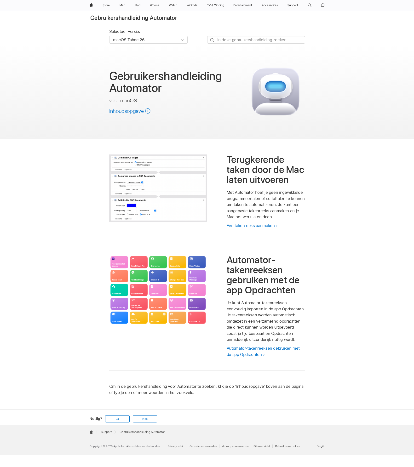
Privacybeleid (176, 446)
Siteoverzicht (261, 446)
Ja (117, 419)
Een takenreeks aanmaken (251, 225)
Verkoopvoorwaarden (235, 446)
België (320, 446)
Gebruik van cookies (287, 446)
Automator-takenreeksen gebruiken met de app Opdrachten (263, 351)
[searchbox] (256, 40)
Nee (145, 419)
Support (106, 432)
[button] (309, 5)
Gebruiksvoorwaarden (203, 446)
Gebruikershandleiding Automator (133, 17)
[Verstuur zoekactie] (212, 40)
